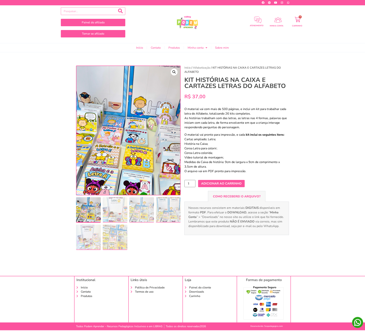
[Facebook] (263, 2)
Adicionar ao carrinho (221, 183)
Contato (156, 48)
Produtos (174, 48)
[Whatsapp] (288, 2)
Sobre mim (222, 48)
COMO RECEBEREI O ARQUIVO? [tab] (236, 196)
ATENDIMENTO (256, 25)
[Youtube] (275, 2)
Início (139, 48)
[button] (174, 72)
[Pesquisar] (120, 11)
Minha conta (196, 48)
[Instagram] (282, 2)
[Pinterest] (269, 2)
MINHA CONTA (276, 26)
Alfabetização (201, 68)
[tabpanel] (236, 218)
